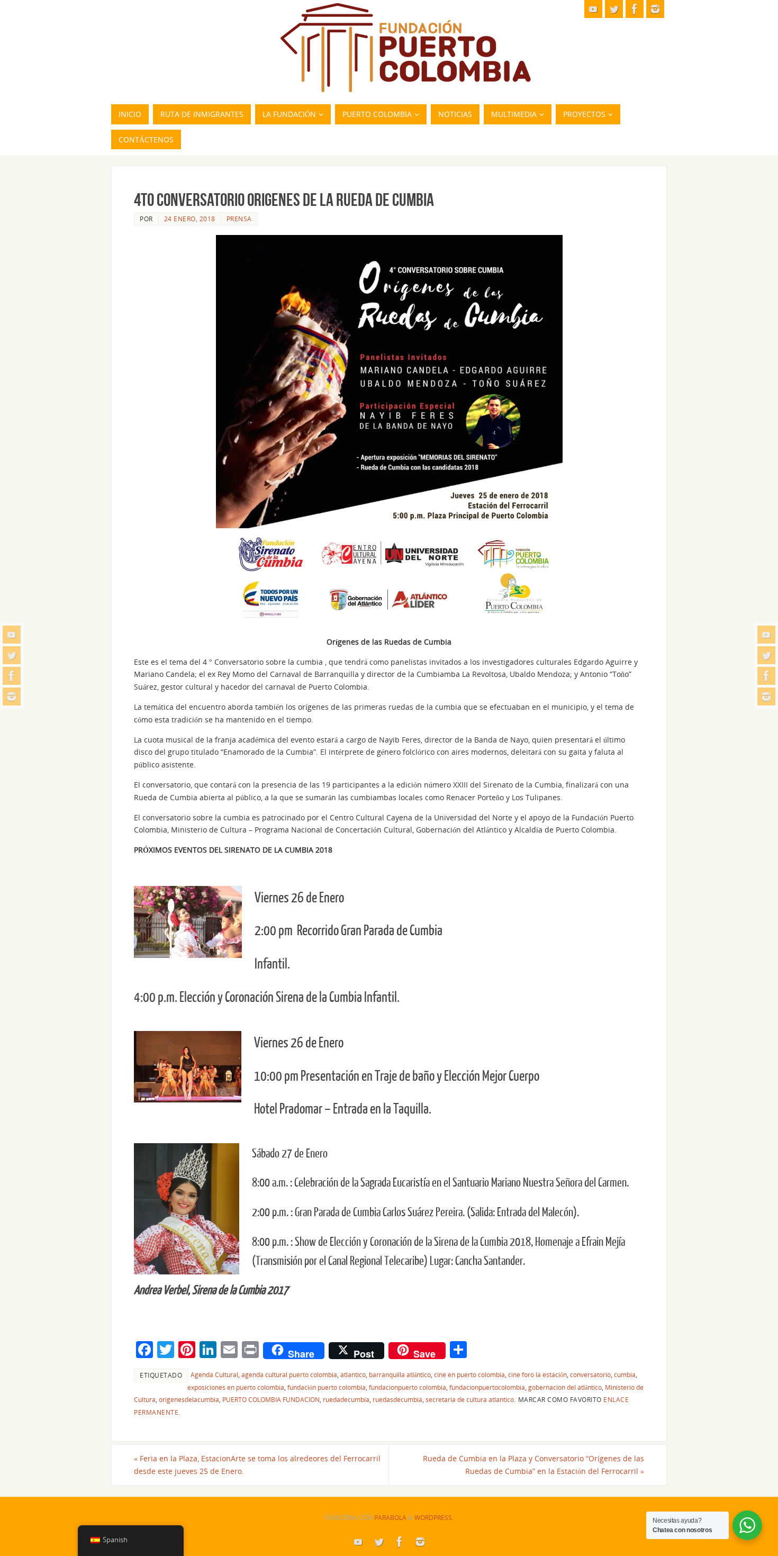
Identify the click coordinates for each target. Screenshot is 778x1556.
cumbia (625, 1374)
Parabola (390, 1517)
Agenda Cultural (214, 1374)
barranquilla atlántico (400, 1374)
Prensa (239, 218)
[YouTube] (12, 635)
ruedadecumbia (346, 1399)
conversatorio (590, 1374)
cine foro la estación (537, 1374)
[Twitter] (12, 655)
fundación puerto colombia (326, 1387)
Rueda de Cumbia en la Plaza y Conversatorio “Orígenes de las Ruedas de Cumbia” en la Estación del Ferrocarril (533, 1464)
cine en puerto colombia (469, 1374)
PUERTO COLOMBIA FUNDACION (271, 1399)
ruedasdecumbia (397, 1399)
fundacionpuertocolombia (487, 1387)
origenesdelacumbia (189, 1399)
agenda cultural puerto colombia (289, 1374)
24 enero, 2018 (189, 218)
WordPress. (434, 1517)
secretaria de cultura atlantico (470, 1399)
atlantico (353, 1374)
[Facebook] (12, 676)
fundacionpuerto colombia (407, 1387)
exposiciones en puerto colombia (235, 1387)
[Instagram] (12, 696)
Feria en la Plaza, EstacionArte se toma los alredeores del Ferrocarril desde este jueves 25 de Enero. (257, 1464)
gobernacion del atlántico (565, 1387)
